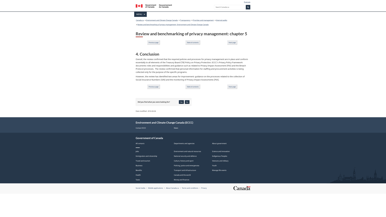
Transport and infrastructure (185, 170)
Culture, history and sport (184, 161)
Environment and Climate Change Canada (162, 20)
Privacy (204, 188)
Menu (139, 14)
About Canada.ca (172, 188)
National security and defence (185, 156)
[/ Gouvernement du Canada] (154, 6)
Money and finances (181, 180)
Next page (232, 42)
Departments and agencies (184, 143)
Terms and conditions (190, 188)
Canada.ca (140, 20)
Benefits (139, 170)
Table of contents (193, 42)
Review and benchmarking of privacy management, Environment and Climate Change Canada (173, 25)
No (187, 102)
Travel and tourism (143, 161)
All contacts (140, 143)
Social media (140, 188)
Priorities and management (203, 20)
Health (138, 175)
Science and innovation (221, 151)
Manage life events (219, 170)
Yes (181, 102)
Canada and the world (182, 175)
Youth (214, 165)
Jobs (137, 151)
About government (219, 143)
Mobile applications (155, 188)
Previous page (153, 42)
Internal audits (221, 20)
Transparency (185, 20)
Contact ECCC (141, 128)
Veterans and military (220, 161)
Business (139, 165)
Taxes (138, 180)
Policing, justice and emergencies (186, 165)
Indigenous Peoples (219, 156)
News (176, 128)
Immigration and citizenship (146, 156)
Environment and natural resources (187, 151)
